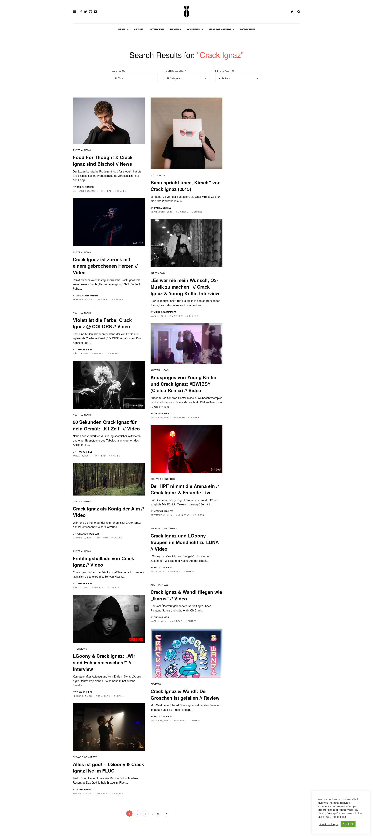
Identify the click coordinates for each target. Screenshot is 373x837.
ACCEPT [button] (348, 824)
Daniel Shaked (85, 187)
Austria (78, 150)
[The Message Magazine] (186, 11)
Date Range (118, 70)
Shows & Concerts (163, 478)
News (87, 150)
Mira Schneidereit (87, 295)
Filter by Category (175, 70)
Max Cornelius (163, 567)
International (160, 528)
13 (158, 813)
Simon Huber (84, 789)
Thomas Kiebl (84, 349)
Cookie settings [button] (328, 824)
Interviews (158, 272)
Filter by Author (225, 70)
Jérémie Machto (163, 511)
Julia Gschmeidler (165, 312)
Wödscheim (158, 175)
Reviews (156, 683)
